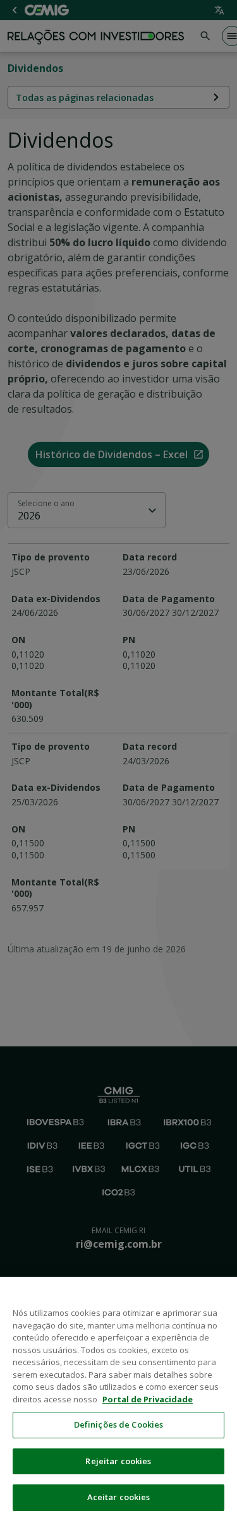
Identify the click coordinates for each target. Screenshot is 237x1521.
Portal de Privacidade (147, 1399)
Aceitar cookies (118, 1497)
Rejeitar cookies (118, 1461)
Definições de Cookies (119, 1424)
